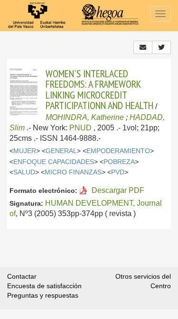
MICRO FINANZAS (73, 172)
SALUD (24, 172)
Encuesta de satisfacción (44, 286)
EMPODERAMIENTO (118, 151)
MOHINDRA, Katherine (85, 117)
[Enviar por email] (142, 47)
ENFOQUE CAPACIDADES (53, 161)
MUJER (24, 151)
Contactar (22, 276)
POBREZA (119, 161)
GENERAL (61, 151)
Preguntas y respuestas (42, 295)
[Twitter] (161, 47)
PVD (117, 172)
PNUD (80, 128)
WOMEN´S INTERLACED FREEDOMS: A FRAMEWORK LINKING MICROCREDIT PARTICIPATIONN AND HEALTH (99, 89)
